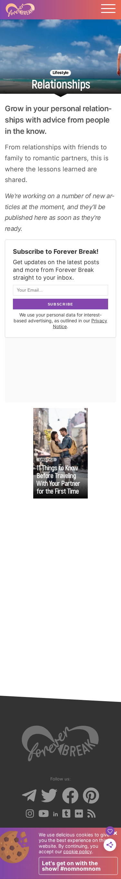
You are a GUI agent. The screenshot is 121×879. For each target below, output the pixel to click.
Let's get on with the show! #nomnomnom (71, 866)
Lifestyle (60, 72)
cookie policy (77, 851)
